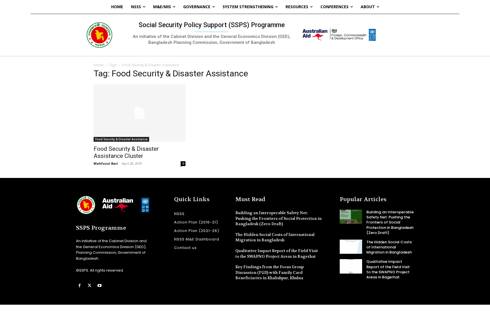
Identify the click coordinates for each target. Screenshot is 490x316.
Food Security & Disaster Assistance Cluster (126, 152)
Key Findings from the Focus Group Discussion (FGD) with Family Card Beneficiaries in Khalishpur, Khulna (269, 272)
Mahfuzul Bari (106, 163)
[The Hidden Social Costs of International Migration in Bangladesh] (351, 247)
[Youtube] (99, 285)
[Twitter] (89, 285)
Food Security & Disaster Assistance (121, 139)
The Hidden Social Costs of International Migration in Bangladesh (274, 237)
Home (99, 65)
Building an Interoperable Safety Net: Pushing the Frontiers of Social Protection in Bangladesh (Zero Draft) (278, 218)
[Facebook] (79, 285)
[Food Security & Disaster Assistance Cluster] (139, 113)
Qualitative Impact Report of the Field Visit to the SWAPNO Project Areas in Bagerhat (388, 269)
